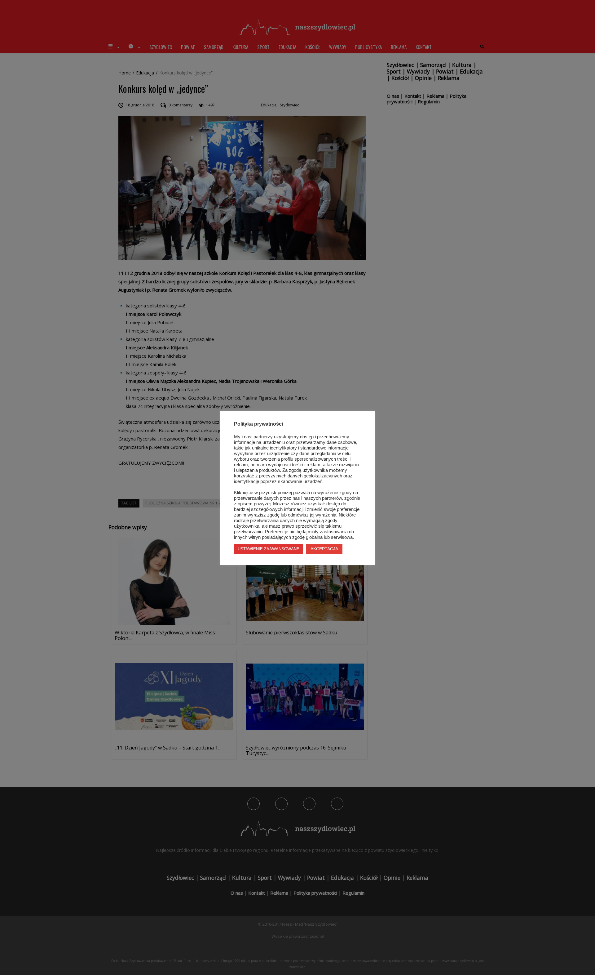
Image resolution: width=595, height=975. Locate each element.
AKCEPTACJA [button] (324, 548)
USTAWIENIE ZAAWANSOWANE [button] (268, 549)
